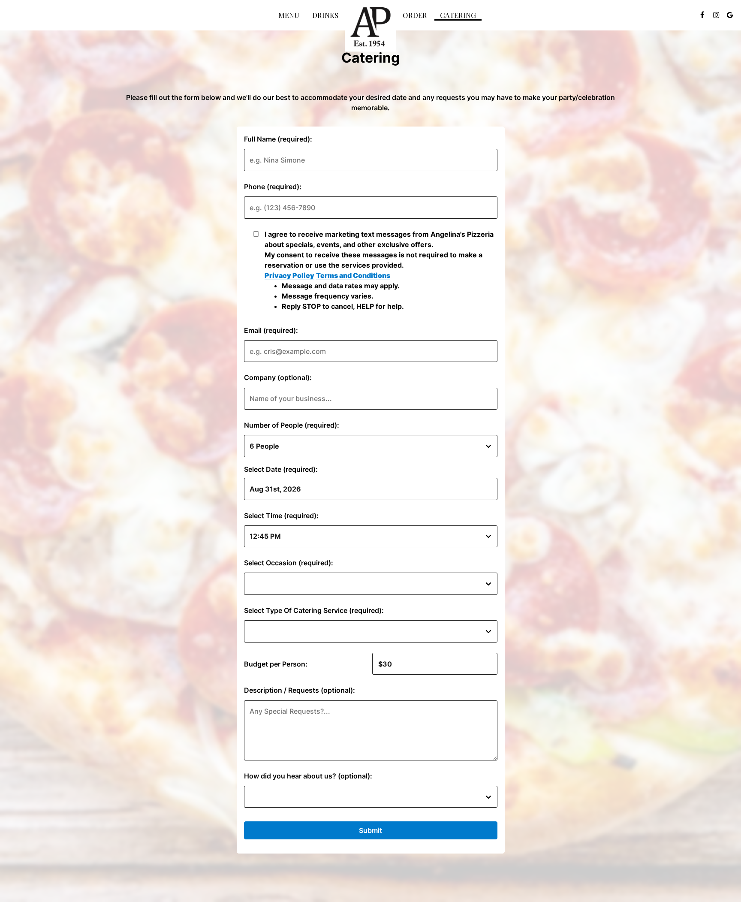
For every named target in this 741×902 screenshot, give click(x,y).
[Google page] (730, 15)
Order (415, 15)
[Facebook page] (702, 15)
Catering (458, 15)
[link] (370, 28)
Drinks (325, 15)
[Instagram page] (716, 15)
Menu (288, 15)
